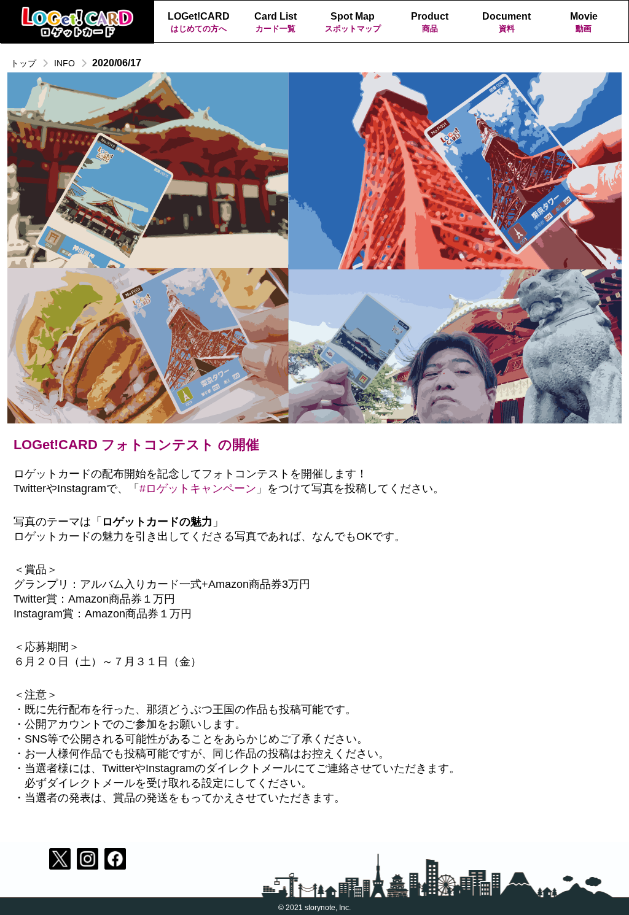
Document (506, 22)
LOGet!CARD (199, 22)
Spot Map (353, 22)
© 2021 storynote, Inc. (314, 907)
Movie (584, 22)
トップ (23, 63)
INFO (64, 63)
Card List (275, 22)
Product (429, 22)
